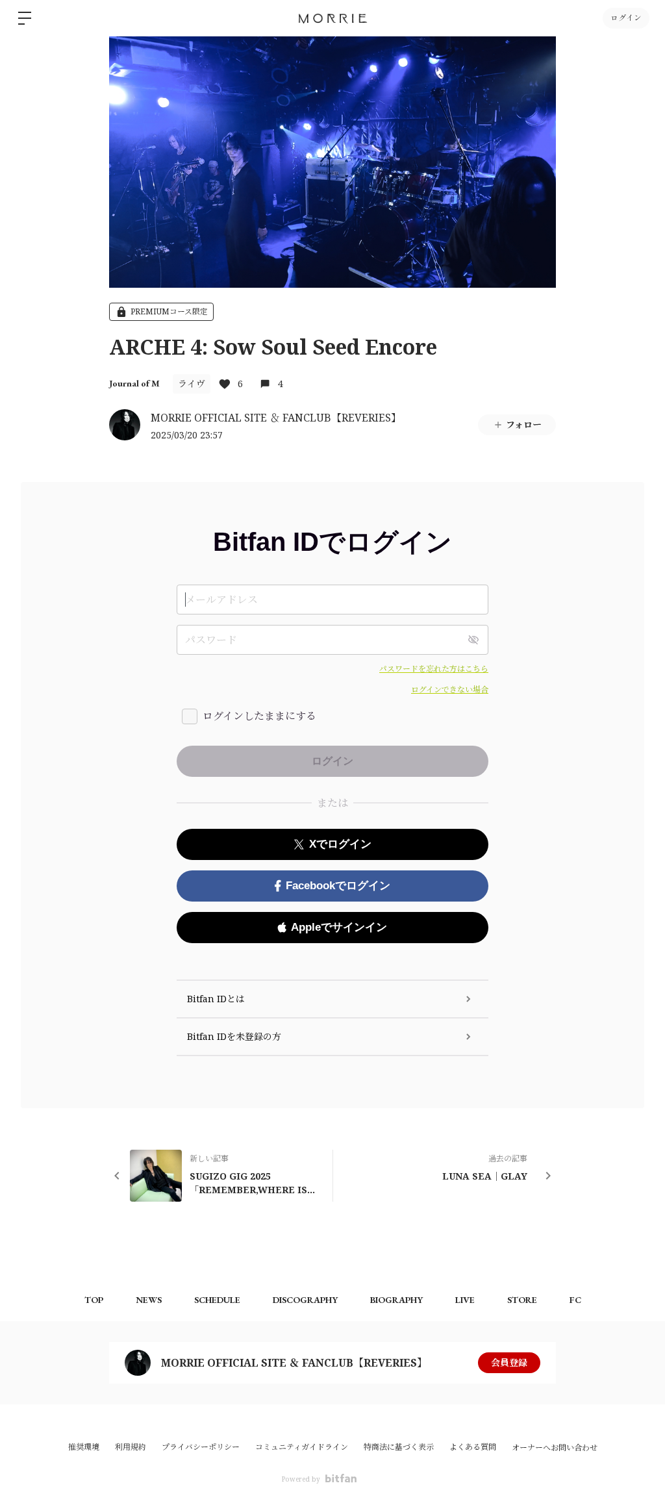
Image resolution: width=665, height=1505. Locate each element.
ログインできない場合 (449, 689)
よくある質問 (472, 1446)
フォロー (524, 424)
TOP (93, 1300)
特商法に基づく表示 (399, 1446)
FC (575, 1300)
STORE (522, 1300)
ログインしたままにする (259, 716)
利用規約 (130, 1446)
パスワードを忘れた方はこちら (433, 668)
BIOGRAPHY (396, 1300)
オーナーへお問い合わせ (554, 1448)
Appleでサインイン (339, 927)
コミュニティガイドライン (301, 1446)
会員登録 (509, 1362)
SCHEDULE (217, 1300)
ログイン (626, 18)
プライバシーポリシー (201, 1446)
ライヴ (191, 383)
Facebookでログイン (338, 885)
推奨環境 (83, 1446)
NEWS (149, 1300)
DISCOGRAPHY (305, 1300)
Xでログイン (340, 844)
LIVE (465, 1300)
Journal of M (134, 383)
